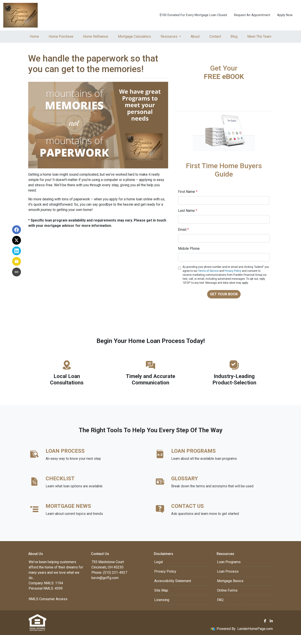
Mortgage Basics (230, 581)
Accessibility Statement (172, 581)
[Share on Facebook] (16, 229)
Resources (169, 36)
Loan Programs (229, 562)
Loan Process (228, 571)
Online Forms (227, 590)
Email (183, 229)
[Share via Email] (16, 261)
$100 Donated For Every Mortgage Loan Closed (193, 15)
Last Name (187, 211)
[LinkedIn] (271, 621)
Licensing (161, 600)
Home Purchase (61, 36)
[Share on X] (16, 240)
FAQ (220, 600)
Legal (158, 562)
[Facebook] (265, 621)
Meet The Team (259, 36)
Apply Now (285, 15)
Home (34, 36)
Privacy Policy (233, 270)
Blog (234, 36)
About (195, 36)
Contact (215, 36)
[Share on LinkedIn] (16, 250)
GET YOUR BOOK (224, 294)
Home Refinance (95, 36)
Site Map (161, 590)
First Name (187, 192)
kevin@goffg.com (105, 578)
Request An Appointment (252, 15)
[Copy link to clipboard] (16, 272)
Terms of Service (208, 270)
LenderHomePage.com (255, 629)
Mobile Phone (189, 248)
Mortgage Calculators (134, 36)
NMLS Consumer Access (48, 599)
